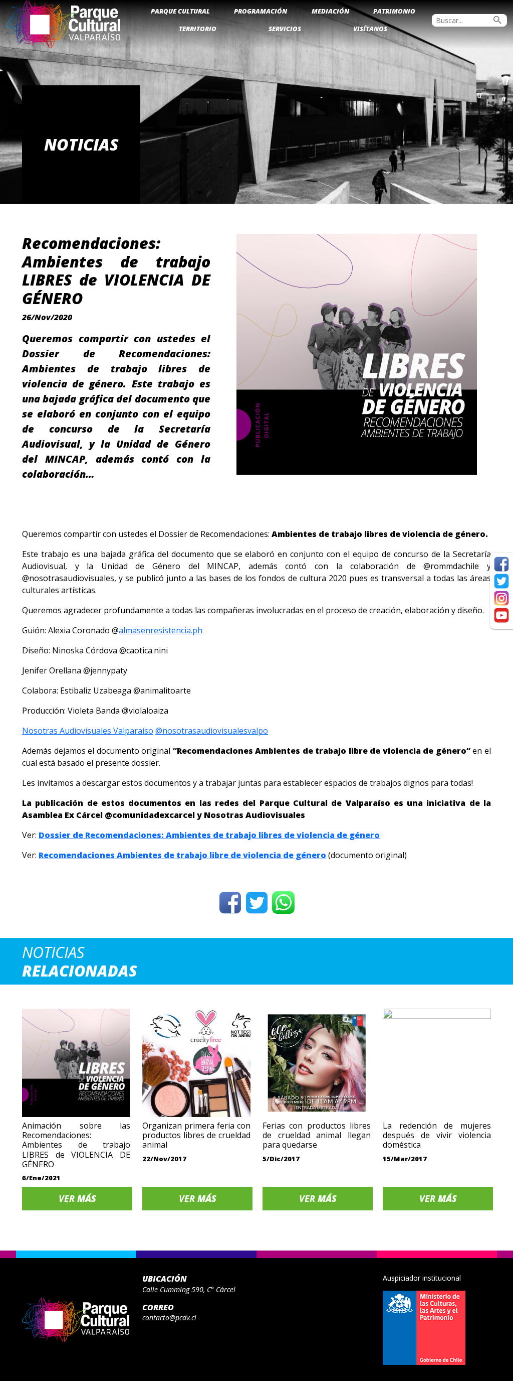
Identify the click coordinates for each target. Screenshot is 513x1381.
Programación (260, 11)
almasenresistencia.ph (160, 630)
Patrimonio (394, 11)
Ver (77, 1198)
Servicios (285, 28)
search (497, 20)
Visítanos (370, 28)
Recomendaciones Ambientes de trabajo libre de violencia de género (182, 855)
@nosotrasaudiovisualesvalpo (211, 730)
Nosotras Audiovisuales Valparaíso (87, 730)
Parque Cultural (180, 11)
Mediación (330, 11)
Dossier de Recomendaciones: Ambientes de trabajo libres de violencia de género (209, 835)
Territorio (197, 28)
